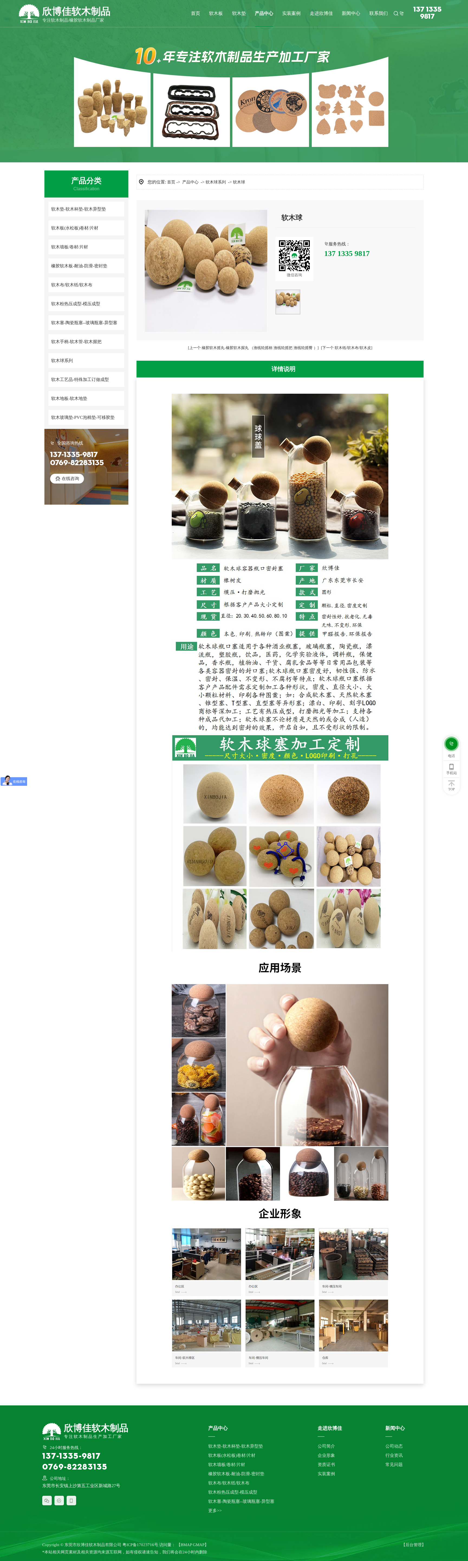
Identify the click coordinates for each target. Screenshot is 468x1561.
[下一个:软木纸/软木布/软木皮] (346, 348)
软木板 (216, 13)
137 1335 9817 (427, 13)
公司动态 (394, 1446)
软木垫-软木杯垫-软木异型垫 (78, 209)
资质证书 (326, 1464)
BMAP (186, 1545)
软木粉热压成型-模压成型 (75, 303)
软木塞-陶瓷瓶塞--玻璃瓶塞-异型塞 (84, 322)
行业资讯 (394, 1455)
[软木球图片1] (287, 302)
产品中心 (264, 13)
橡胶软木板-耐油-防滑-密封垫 (79, 266)
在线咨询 (67, 478)
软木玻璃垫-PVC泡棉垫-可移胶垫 (83, 417)
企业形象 (326, 1455)
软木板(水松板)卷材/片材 (74, 228)
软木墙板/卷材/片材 (69, 247)
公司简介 (326, 1446)
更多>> (215, 1510)
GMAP (198, 1545)
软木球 (239, 182)
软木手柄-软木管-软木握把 (76, 341)
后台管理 (413, 1545)
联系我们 (378, 13)
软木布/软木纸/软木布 (71, 284)
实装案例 (291, 13)
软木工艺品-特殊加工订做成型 (80, 379)
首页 (195, 13)
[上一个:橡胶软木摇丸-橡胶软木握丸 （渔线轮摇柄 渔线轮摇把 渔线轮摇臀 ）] (253, 348)
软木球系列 (62, 360)
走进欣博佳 (321, 13)
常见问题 (394, 1464)
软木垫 (239, 13)
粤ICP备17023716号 (140, 1545)
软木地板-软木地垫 (69, 398)
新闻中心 (351, 13)
